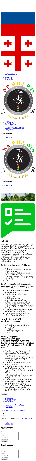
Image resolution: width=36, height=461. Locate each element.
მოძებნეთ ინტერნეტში (15, 331)
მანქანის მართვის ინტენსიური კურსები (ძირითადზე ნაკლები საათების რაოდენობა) (20, 358)
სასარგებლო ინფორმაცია (14, 128)
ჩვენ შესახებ (9, 122)
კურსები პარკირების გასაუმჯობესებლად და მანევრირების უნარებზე (18, 375)
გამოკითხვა (9, 129)
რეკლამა (10, 329)
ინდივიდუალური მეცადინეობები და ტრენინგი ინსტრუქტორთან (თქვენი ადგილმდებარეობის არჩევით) (19, 381)
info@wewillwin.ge (11, 74)
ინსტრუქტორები (10, 124)
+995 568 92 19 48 (6, 137)
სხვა (8, 280)
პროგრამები (9, 126)
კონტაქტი (8, 77)
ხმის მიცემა (9, 79)
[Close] (1, 431)
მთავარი (8, 194)
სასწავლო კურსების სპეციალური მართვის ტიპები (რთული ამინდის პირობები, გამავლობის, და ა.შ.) (18, 353)
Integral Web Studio (26, 418)
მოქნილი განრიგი (13, 298)
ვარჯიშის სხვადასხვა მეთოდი (17, 300)
